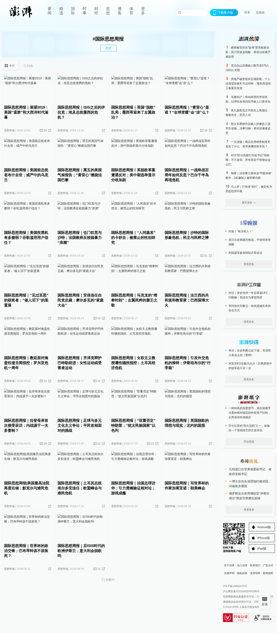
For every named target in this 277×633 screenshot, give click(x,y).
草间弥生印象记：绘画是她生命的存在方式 (250, 308)
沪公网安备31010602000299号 (241, 591)
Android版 (264, 527)
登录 (247, 12)
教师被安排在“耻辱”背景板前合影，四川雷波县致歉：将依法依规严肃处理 (248, 52)
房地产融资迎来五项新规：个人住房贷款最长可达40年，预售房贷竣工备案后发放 (248, 83)
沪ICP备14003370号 (235, 586)
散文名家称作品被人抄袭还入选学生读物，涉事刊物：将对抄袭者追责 (248, 128)
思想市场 (9, 130)
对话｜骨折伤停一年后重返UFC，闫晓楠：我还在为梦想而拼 (250, 295)
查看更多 (249, 264)
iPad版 (261, 548)
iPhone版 (263, 538)
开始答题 (249, 441)
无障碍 (260, 12)
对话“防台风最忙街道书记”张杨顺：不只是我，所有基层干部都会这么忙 (248, 160)
